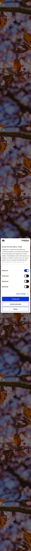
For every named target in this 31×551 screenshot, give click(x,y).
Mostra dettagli (21, 293)
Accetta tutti (15, 299)
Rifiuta (15, 309)
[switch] (26, 276)
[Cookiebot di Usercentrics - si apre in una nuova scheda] (22, 241)
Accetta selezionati (15, 304)
